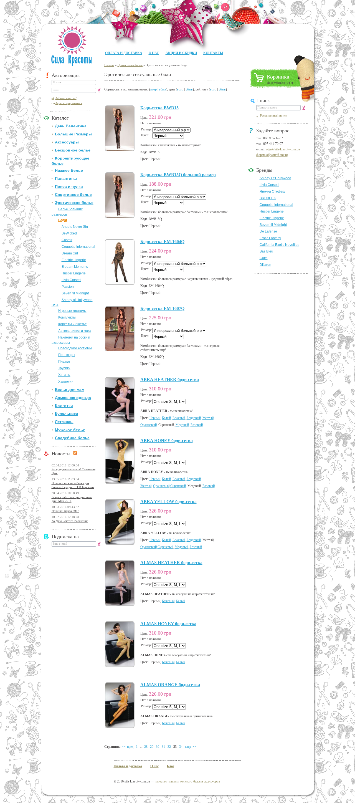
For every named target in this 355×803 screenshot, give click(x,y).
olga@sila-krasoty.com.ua (283, 149)
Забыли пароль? (66, 98)
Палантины (66, 178)
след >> (190, 747)
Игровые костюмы (72, 311)
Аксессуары (67, 142)
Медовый (182, 425)
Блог (170, 766)
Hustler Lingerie (74, 273)
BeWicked (69, 233)
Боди (62, 220)
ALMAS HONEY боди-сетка (168, 623)
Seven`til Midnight (75, 293)
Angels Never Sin (75, 227)
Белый (166, 418)
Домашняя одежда (73, 397)
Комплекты (67, 317)
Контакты (213, 53)
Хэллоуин (65, 381)
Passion (68, 287)
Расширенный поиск (273, 115)
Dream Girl (70, 253)
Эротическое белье (74, 202)
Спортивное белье (73, 194)
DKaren (265, 265)
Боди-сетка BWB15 (159, 107)
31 (163, 747)
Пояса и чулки (69, 186)
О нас (154, 53)
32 (169, 747)
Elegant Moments (75, 267)
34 (180, 747)
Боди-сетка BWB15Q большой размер (178, 174)
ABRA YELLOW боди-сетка (168, 501)
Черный (154, 418)
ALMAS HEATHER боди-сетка (171, 562)
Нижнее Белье (69, 170)
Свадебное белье (72, 438)
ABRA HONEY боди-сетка (166, 440)
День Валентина (71, 126)
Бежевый (179, 418)
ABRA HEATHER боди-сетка (169, 379)
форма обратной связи (272, 155)
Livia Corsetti (71, 280)
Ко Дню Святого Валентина (70, 520)
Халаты (64, 375)
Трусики (64, 368)
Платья (64, 361)
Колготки (64, 405)
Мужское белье (70, 430)
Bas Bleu (266, 251)
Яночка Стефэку (272, 191)
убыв (162, 89)
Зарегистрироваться (68, 103)
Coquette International (78, 247)
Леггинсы (64, 422)
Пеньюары (66, 355)
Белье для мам (69, 389)
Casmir (67, 240)
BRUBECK (268, 198)
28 (146, 747)
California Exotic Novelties (279, 245)
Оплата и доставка (123, 53)
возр (153, 89)
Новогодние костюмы (75, 348)
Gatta (264, 258)
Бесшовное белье (72, 150)
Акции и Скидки (181, 53)
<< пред (127, 747)
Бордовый (194, 418)
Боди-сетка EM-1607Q (162, 308)
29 (151, 747)
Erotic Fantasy (270, 238)
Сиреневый (178, 486)
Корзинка (278, 77)
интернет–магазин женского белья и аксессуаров (187, 781)
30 (157, 747)
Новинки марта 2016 (65, 510)
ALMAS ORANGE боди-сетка (170, 684)
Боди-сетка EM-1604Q (162, 241)
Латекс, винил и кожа (74, 331)
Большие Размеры (73, 134)
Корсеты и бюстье (72, 324)
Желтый (208, 418)
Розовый (197, 425)
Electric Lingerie (74, 260)
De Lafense (268, 231)
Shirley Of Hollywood (275, 178)
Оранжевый (148, 425)
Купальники (66, 413)
